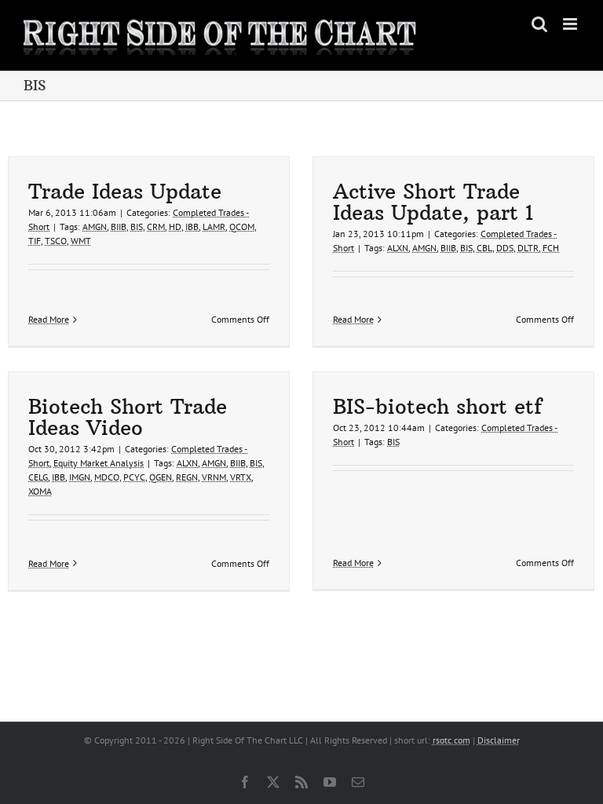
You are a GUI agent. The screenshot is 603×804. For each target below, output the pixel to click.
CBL (484, 248)
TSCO (56, 241)
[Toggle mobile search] (539, 24)
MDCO (106, 477)
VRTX (240, 477)
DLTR (528, 248)
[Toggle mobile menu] (571, 24)
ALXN (397, 248)
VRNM (214, 477)
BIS (136, 226)
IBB (192, 226)
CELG (38, 477)
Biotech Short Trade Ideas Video (127, 416)
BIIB (118, 226)
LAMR (214, 226)
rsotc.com (451, 740)
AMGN (94, 226)
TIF (34, 241)
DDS (504, 248)
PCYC (134, 477)
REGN (187, 477)
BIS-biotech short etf (437, 406)
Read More (48, 319)
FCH (551, 248)
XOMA (40, 491)
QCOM (241, 226)
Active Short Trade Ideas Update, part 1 (433, 201)
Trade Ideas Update (124, 191)
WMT (81, 241)
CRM (156, 226)
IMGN (79, 477)
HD (175, 226)
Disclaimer (498, 740)
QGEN (160, 477)
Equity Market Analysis (98, 463)
